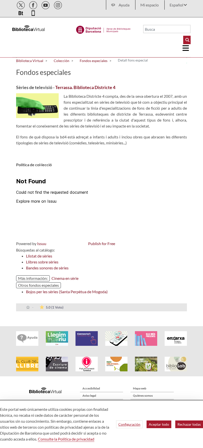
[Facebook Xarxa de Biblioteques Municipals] (33, 4)
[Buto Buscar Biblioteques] (187, 40)
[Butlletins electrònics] (21, 12)
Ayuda (124, 4)
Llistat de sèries (39, 256)
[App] (33, 12)
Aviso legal (89, 395)
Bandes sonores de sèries (47, 267)
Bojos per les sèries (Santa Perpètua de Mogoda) (67, 291)
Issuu (41, 243)
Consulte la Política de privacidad (66, 439)
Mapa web (139, 388)
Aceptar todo (159, 424)
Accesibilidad (91, 388)
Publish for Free (101, 243)
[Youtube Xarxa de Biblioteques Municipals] (46, 4)
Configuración (129, 424)
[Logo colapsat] (186, 48)
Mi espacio (149, 4)
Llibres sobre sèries (42, 261)
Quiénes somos (143, 395)
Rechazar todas (189, 424)
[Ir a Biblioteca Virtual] (103, 28)
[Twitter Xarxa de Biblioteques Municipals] (21, 4)
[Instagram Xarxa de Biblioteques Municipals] (58, 4)
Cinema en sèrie (64, 278)
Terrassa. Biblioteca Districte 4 (85, 87)
